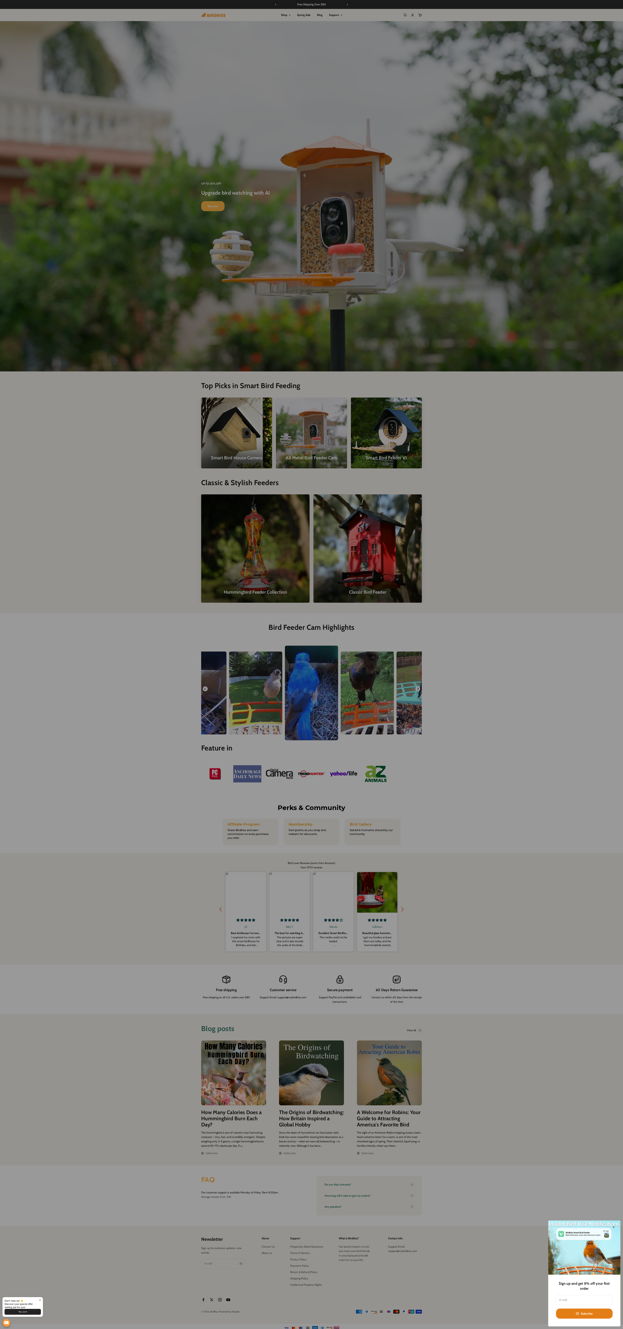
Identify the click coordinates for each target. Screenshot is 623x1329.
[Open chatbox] (6, 1323)
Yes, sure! (22, 1312)
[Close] (613, 1227)
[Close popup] (40, 1300)
